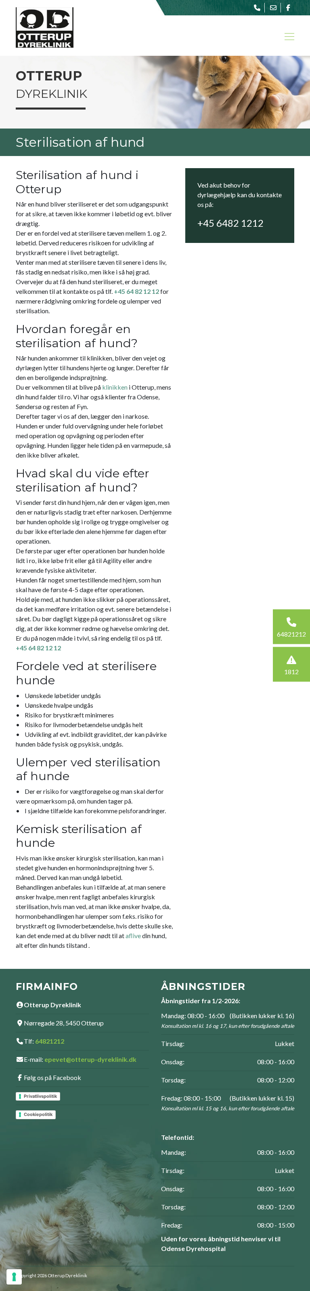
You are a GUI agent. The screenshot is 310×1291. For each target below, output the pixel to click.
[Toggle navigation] (287, 35)
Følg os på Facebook (52, 1077)
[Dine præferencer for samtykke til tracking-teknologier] (14, 1277)
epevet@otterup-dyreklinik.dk (90, 1059)
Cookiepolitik (38, 1114)
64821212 (49, 1041)
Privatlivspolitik (40, 1096)
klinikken (115, 387)
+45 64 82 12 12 (136, 291)
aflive (133, 935)
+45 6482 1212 (230, 223)
